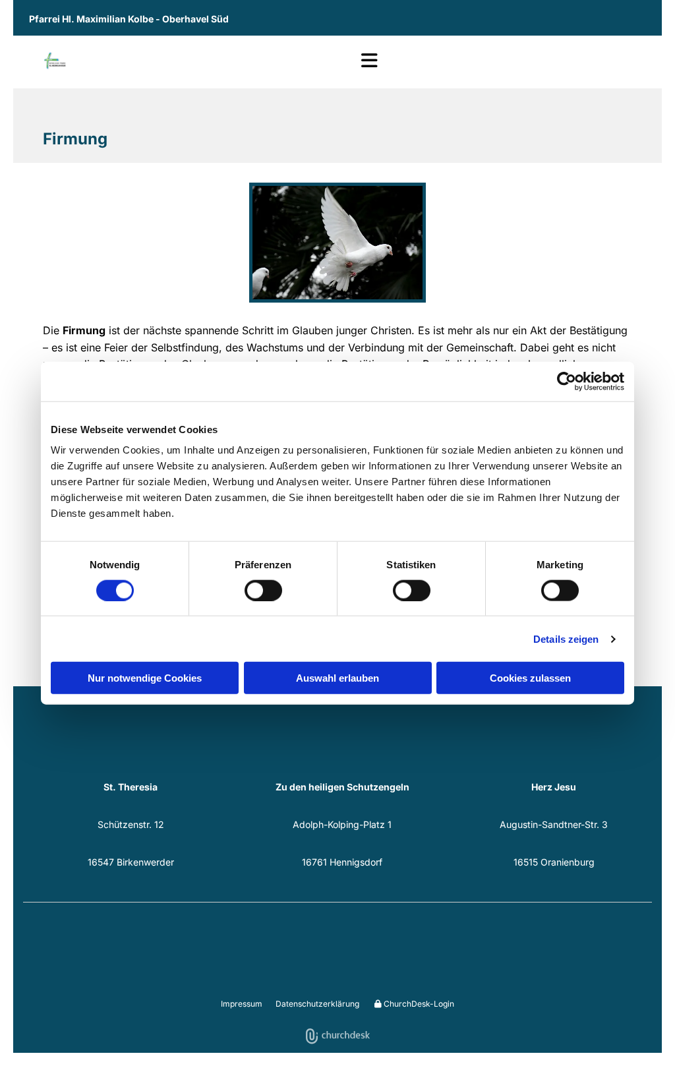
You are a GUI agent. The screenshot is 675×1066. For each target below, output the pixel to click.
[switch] (263, 590)
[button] (211, 62)
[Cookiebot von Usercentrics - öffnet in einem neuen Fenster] (566, 381)
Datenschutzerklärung (317, 1004)
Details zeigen (566, 638)
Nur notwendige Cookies (145, 678)
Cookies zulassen (530, 678)
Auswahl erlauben (337, 678)
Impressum (241, 1004)
